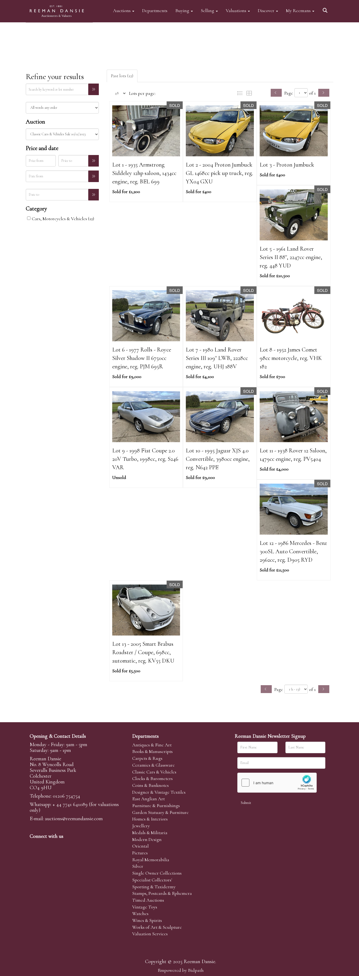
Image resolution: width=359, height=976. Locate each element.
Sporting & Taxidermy (154, 887)
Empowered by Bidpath (181, 970)
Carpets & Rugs (147, 758)
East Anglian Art (148, 799)
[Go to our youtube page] (68, 845)
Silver (137, 866)
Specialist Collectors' (152, 880)
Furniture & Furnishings (156, 805)
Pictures (140, 853)
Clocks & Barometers (152, 778)
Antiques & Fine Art (152, 745)
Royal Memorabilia (150, 860)
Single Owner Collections (157, 873)
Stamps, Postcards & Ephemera (162, 893)
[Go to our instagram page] (78, 845)
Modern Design (147, 839)
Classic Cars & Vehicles (154, 772)
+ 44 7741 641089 (70, 804)
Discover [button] (266, 10)
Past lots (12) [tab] (122, 76)
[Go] (93, 89)
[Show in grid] (250, 93)
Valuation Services (150, 934)
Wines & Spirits (147, 920)
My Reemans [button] (299, 10)
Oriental (140, 846)
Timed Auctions (148, 900)
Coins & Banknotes (150, 785)
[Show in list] (241, 93)
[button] (326, 8)
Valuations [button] (236, 10)
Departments (154, 10)
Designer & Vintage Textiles (159, 792)
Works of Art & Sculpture (157, 927)
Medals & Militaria (149, 832)
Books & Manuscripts (152, 751)
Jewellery (141, 826)
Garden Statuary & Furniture (160, 812)
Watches (140, 913)
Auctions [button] (122, 10)
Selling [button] (208, 10)
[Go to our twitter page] (46, 845)
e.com (74, 818)
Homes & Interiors (150, 819)
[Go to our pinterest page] (56, 845)
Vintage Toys (144, 907)
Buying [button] (182, 10)
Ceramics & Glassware (153, 765)
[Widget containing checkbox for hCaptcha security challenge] (277, 783)
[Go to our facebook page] (35, 845)
